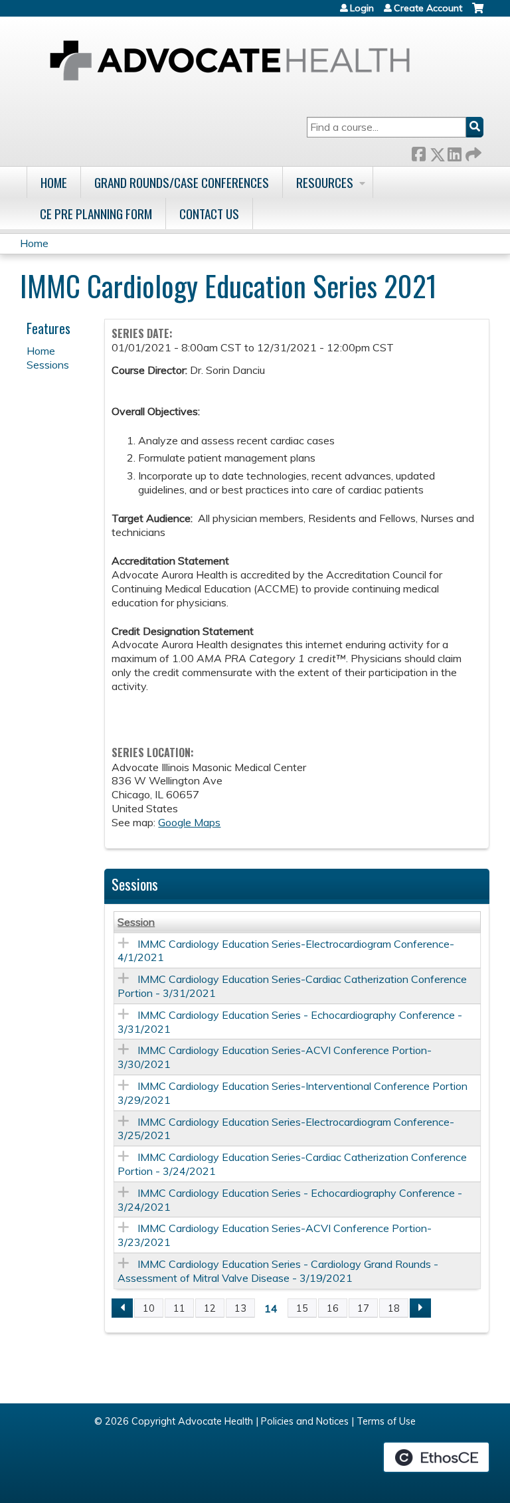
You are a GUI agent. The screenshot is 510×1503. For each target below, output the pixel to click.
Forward (472, 151)
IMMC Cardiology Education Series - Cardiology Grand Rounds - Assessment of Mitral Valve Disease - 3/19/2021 (278, 1270)
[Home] (230, 60)
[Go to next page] (420, 1308)
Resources (324, 182)
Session (136, 921)
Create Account (428, 8)
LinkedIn (454, 151)
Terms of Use (386, 1421)
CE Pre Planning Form (96, 213)
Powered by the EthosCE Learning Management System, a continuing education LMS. (436, 1457)
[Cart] (477, 13)
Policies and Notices (305, 1421)
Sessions (48, 364)
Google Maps (189, 822)
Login (362, 8)
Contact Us (209, 213)
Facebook (418, 151)
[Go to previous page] (122, 1308)
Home (54, 182)
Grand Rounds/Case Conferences (181, 182)
